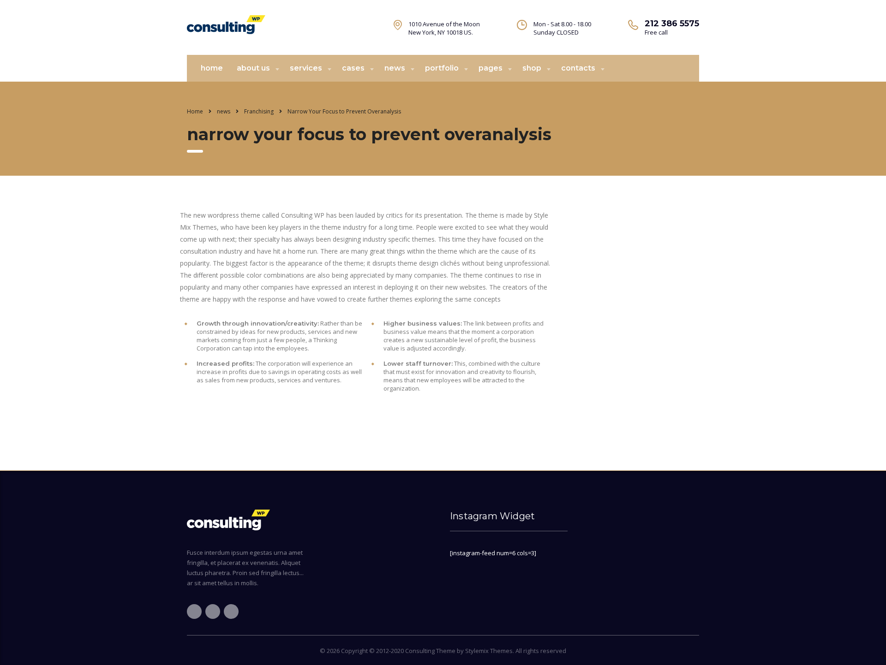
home (212, 68)
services (306, 68)
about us (253, 68)
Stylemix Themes (489, 651)
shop (531, 68)
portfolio (442, 68)
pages (491, 68)
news (394, 68)
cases (353, 68)
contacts (578, 68)
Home (195, 111)
